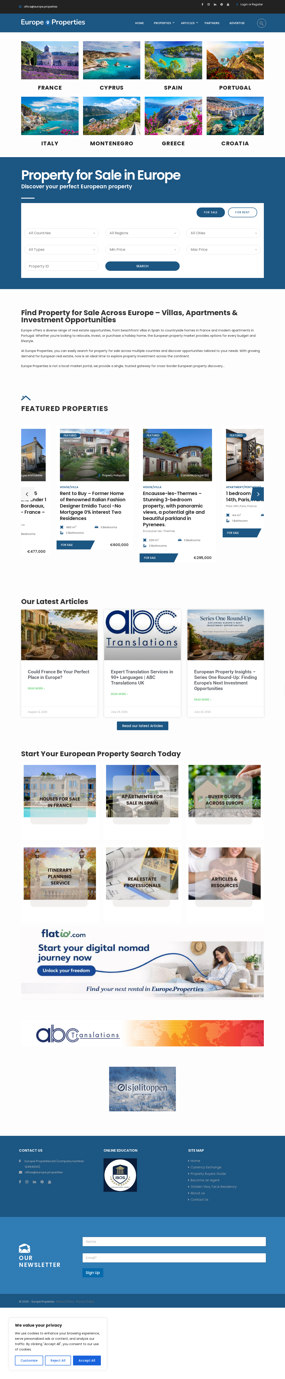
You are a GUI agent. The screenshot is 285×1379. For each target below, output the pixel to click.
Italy (50, 143)
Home (195, 1161)
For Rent (242, 212)
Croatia (235, 143)
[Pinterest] (221, 4)
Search (142, 266)
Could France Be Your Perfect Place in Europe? (58, 674)
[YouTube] (228, 4)
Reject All (58, 1360)
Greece (173, 143)
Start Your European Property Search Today (101, 754)
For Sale (211, 212)
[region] (58, 1344)
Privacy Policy (65, 1301)
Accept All (87, 1360)
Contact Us (199, 1199)
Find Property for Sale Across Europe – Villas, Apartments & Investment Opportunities (129, 316)
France (50, 88)
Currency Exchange (206, 1167)
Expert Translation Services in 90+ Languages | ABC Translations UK (142, 677)
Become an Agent (205, 1180)
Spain (173, 88)
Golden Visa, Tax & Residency (214, 1186)
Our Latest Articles (54, 601)
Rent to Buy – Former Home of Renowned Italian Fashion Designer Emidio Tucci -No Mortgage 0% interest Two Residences (57, 506)
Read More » (36, 688)
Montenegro (112, 143)
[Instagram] (209, 4)
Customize (29, 1360)
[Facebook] (202, 4)
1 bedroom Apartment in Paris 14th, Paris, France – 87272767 (225, 496)
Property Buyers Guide (208, 1173)
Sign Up (93, 1272)
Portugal (235, 88)
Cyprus (112, 88)
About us (198, 1193)
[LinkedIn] (215, 4)
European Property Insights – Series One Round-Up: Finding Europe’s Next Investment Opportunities (225, 680)
